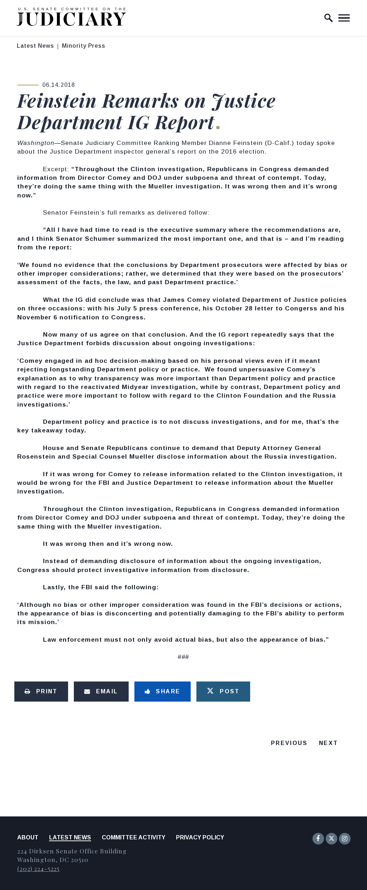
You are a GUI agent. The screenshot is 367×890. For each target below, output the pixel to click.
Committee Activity (133, 837)
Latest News (35, 46)
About (27, 837)
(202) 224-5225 (38, 868)
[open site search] (328, 18)
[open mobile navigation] (344, 18)
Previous (289, 743)
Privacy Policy (200, 837)
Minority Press (83, 46)
